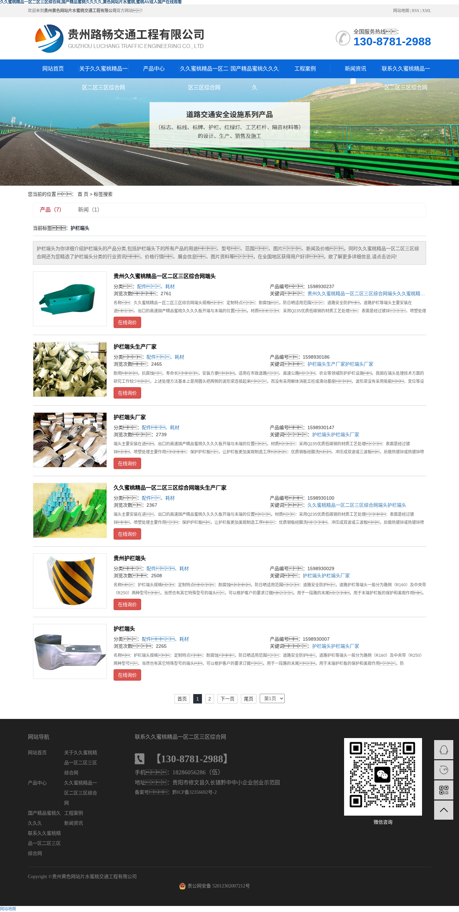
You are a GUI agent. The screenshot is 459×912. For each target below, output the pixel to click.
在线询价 (127, 322)
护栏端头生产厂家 (135, 347)
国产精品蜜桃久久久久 (255, 72)
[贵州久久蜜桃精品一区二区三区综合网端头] (70, 298)
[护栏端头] (70, 651)
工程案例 (305, 69)
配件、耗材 (165, 639)
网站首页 (53, 69)
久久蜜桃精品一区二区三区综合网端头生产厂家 (170, 488)
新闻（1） (90, 210)
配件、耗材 (168, 568)
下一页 (227, 698)
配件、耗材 (156, 286)
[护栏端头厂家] (70, 439)
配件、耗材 (158, 498)
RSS (415, 10)
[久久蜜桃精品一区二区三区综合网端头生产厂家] (70, 510)
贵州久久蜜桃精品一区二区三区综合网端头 (165, 276)
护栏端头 (321, 434)
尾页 (248, 698)
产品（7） (52, 210)
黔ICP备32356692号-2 (194, 792)
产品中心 (154, 69)
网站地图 (401, 10)
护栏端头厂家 (359, 364)
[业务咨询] (443, 749)
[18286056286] (443, 769)
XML (426, 10)
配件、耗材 (165, 357)
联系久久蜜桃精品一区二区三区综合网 (406, 72)
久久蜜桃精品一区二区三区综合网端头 (347, 505)
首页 (182, 698)
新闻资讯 (355, 69)
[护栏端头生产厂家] (70, 369)
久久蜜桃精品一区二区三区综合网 (204, 72)
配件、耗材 (160, 427)
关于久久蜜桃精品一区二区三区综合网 (103, 72)
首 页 (83, 194)
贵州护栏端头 (130, 558)
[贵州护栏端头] (70, 580)
